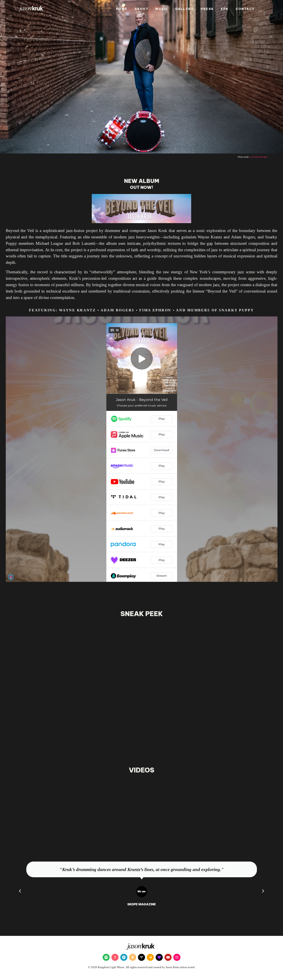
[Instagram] (176, 957)
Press (207, 9)
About (142, 9)
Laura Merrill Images (258, 157)
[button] (131, 731)
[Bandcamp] (123, 957)
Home (122, 9)
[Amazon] (132, 957)
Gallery (184, 9)
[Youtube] (168, 957)
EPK (225, 9)
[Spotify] (106, 957)
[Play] (141, 813)
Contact (245, 9)
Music (161, 9)
